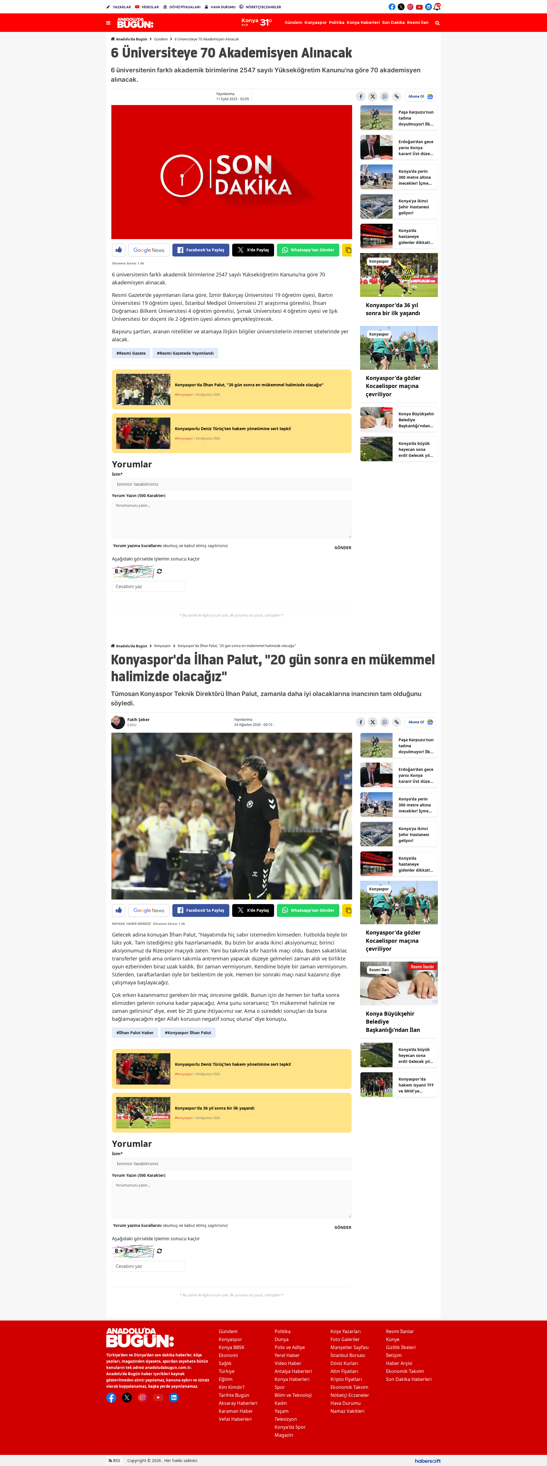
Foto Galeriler (345, 1339)
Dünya (282, 1339)
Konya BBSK (231, 1347)
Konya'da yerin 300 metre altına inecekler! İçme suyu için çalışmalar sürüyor (415, 177)
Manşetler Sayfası (349, 1347)
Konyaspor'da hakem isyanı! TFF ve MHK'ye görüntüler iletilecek (416, 1085)
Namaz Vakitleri (347, 1411)
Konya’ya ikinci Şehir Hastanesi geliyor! (414, 206)
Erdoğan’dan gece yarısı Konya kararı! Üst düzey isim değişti (416, 148)
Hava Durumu (345, 1403)
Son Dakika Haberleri (409, 1379)
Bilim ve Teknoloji (293, 1395)
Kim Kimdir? (231, 1387)
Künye (392, 1339)
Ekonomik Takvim (349, 1387)
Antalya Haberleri (293, 1371)
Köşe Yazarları (345, 1331)
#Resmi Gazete (131, 353)
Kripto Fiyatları (346, 1379)
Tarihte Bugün (234, 1395)
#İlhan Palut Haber (135, 1032)
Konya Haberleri (292, 1379)
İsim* (117, 474)
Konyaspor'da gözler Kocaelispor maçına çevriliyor (393, 386)
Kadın (281, 1403)
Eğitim (225, 1379)
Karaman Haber (236, 1411)
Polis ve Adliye (290, 1347)
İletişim (394, 1355)
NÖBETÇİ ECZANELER (263, 7)
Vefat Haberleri (235, 1419)
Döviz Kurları (344, 1363)
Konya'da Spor (290, 1427)
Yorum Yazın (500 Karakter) (139, 495)
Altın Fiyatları (344, 1371)
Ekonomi (228, 1355)
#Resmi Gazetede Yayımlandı (185, 353)
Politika (283, 1331)
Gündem (161, 39)
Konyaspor (162, 645)
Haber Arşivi (399, 1363)
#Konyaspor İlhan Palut (188, 1032)
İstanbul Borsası (347, 1355)
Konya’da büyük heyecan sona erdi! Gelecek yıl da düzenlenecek (415, 449)
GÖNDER (342, 547)
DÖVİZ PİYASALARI (185, 7)
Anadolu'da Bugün (131, 39)
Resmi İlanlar (400, 1331)
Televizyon (286, 1419)
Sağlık (225, 1363)
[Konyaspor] (399, 274)
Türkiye (226, 1371)
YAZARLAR (122, 7)
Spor (280, 1387)
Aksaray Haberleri (238, 1403)
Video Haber (288, 1363)
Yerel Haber (287, 1355)
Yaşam (282, 1411)
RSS (116, 1460)
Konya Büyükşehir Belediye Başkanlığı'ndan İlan (416, 420)
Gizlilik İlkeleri (401, 1347)
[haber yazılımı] (428, 1460)
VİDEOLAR (150, 7)
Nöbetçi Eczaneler (349, 1395)
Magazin (284, 1435)
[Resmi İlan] (399, 983)
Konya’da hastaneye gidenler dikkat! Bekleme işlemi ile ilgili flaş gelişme (416, 236)
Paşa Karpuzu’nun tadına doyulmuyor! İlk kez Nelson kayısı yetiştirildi (416, 118)
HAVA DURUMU (223, 7)
